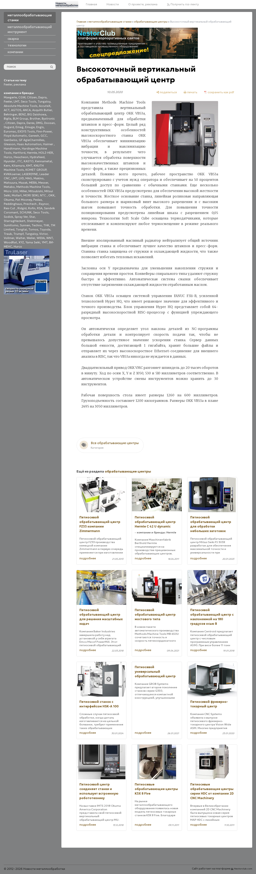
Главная (91, 4)
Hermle (32, 152)
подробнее (87, 558)
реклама (20, 84)
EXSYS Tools (26, 131)
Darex (30, 123)
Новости (112, 4)
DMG (39, 123)
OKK (51, 195)
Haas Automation (29, 144)
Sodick (8, 217)
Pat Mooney (23, 199)
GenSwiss (10, 140)
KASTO (29, 161)
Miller (23, 191)
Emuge (30, 127)
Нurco (18, 246)
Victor (43, 234)
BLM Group (20, 118)
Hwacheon (21, 157)
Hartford (19, 152)
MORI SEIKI (30, 195)
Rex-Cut (10, 208)
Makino (39, 178)
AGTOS (16, 110)
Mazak (23, 182)
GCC (44, 135)
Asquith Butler (42, 110)
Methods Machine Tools (33, 187)
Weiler (31, 238)
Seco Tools (28, 101)
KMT (29, 165)
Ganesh (33, 135)
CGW (21, 97)
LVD (21, 178)
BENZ (22, 114)
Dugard (9, 127)
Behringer (10, 114)
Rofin (31, 208)
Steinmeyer (35, 221)
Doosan (49, 123)
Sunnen (25, 225)
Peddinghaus (13, 204)
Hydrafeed (37, 157)
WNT (49, 238)
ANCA (27, 110)
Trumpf (18, 234)
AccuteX (44, 106)
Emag (19, 127)
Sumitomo (11, 225)
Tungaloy (44, 101)
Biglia (7, 118)
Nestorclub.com (243, 868)
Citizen (32, 97)
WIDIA (41, 238)
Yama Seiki (32, 242)
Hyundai (10, 161)
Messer (43, 182)
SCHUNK (26, 212)
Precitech (30, 204)
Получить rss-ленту (184, 4)
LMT (16, 101)
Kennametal (43, 161)
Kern (7, 165)
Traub (8, 234)
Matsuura (10, 182)
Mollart (17, 195)
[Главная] (67, 4)
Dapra (42, 97)
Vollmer (9, 238)
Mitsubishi (35, 191)
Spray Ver (21, 217)
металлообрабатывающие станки (110, 21)
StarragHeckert (14, 221)
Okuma (9, 199)
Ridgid (22, 208)
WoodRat (10, 242)
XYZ (21, 242)
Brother (35, 118)
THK (46, 225)
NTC (43, 195)
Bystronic (48, 118)
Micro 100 (11, 191)
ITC (19, 161)
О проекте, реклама (142, 4)
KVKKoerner (12, 174)
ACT (6, 110)
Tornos (33, 229)
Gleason (9, 144)
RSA (39, 208)
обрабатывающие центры (151, 21)
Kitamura (18, 165)
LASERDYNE (30, 174)
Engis (40, 127)
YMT (45, 242)
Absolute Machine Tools (20, 106)
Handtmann (12, 148)
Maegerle (10, 97)
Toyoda (45, 229)
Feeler (8, 84)
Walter (20, 238)
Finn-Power (44, 131)
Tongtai (21, 229)
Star (32, 217)
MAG (28, 178)
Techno (37, 225)
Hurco (8, 157)
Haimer (48, 144)
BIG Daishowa (36, 114)
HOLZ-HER (45, 152)
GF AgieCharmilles (31, 140)
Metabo (9, 187)
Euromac (10, 131)
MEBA (33, 182)
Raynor (44, 204)
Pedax (37, 199)
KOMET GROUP (35, 170)
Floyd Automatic (15, 135)
